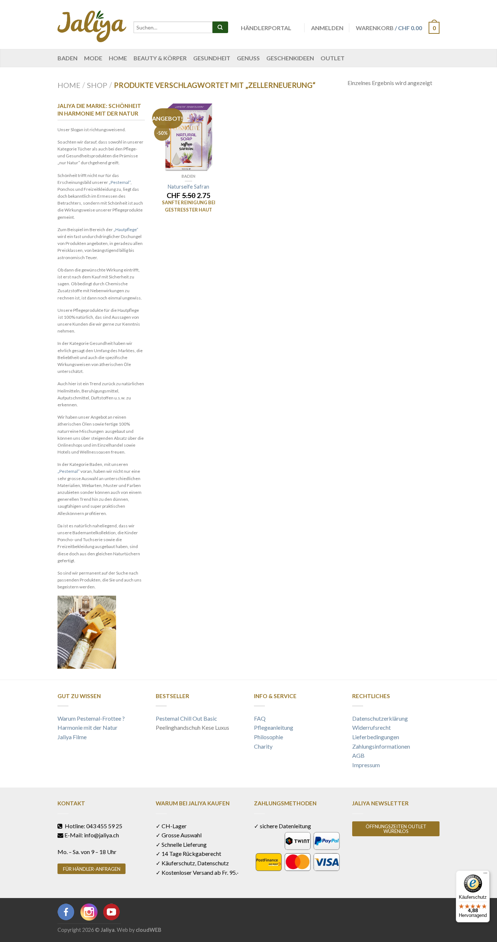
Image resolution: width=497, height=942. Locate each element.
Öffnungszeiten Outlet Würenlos (396, 829)
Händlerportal (266, 27)
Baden (67, 58)
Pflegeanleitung (273, 727)
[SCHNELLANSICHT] (188, 137)
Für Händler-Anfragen (91, 869)
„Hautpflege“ (126, 229)
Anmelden (327, 27)
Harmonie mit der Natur (87, 727)
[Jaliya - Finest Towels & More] (91, 24)
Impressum (366, 764)
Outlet (333, 58)
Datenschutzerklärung (380, 718)
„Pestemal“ (120, 182)
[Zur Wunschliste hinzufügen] (212, 110)
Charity (263, 746)
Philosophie (268, 736)
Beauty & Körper (160, 58)
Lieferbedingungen (375, 736)
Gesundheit (211, 58)
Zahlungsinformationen (381, 746)
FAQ (260, 718)
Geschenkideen (290, 58)
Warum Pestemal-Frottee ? (91, 718)
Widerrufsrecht (371, 727)
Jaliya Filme (72, 736)
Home (118, 58)
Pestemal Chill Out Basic (186, 718)
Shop (97, 85)
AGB (358, 755)
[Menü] (485, 874)
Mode (93, 58)
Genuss (248, 58)
